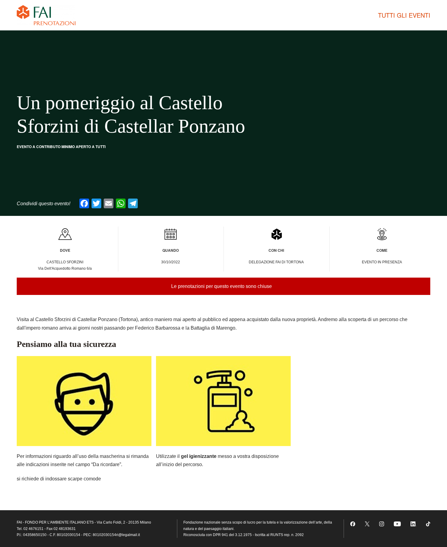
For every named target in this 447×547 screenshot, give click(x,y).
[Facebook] (352, 523)
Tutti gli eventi (404, 15)
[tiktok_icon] (428, 523)
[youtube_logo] (397, 523)
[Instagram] (381, 523)
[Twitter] (367, 523)
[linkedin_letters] (413, 523)
